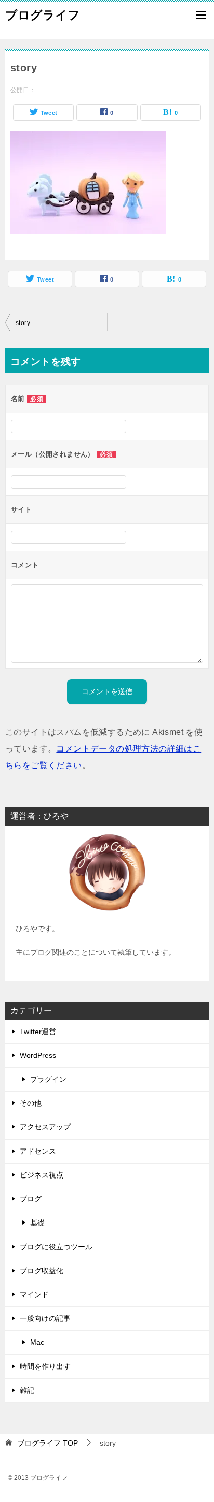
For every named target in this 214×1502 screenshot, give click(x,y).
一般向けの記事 (45, 1318)
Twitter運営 (38, 1031)
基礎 (37, 1222)
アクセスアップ (45, 1127)
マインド (34, 1294)
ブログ (31, 1199)
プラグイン (48, 1079)
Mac (37, 1342)
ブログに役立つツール (56, 1247)
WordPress (38, 1055)
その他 (31, 1103)
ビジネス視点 (41, 1175)
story (23, 323)
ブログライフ (42, 15)
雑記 (27, 1390)
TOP (47, 1443)
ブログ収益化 (41, 1271)
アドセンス (38, 1151)
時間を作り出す (45, 1366)
